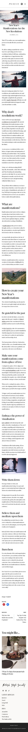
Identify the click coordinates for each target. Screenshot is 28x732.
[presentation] (14, 652)
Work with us (5, 717)
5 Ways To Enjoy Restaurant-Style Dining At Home (13, 672)
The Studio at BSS (6, 719)
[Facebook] (3, 690)
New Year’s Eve (8, 328)
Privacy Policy (14, 725)
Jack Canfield (5, 423)
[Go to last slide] (1, 653)
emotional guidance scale (12, 370)
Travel (3, 700)
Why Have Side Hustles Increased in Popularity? (7, 616)
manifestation (6, 226)
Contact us (5, 714)
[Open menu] (25, 4)
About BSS (5, 712)
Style (3, 705)
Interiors (4, 698)
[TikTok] (9, 690)
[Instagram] (6, 690)
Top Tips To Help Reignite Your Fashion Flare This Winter (21, 617)
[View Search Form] (22, 4)
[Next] (26, 653)
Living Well (14, 22)
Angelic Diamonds (11, 100)
